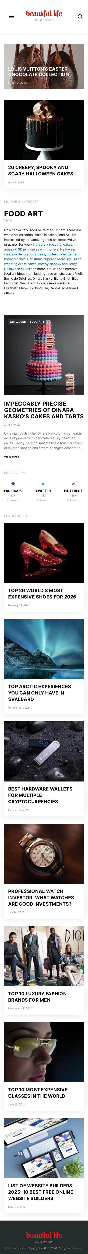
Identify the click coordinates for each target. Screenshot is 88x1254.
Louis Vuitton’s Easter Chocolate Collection (38, 71)
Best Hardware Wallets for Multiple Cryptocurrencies (40, 795)
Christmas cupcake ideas (46, 259)
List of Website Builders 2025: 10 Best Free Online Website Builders (40, 1192)
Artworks (18, 321)
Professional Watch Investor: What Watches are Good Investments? (41, 897)
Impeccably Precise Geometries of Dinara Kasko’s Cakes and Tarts (44, 410)
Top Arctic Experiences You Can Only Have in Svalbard (39, 693)
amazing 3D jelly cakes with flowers (31, 249)
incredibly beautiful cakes (52, 244)
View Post (12, 456)
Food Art (37, 321)
